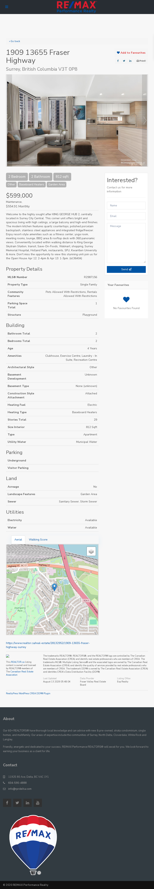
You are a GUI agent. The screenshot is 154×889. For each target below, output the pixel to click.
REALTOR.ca (17, 662)
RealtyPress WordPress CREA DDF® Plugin (28, 693)
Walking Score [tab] (38, 539)
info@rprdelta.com (19, 789)
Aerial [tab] (18, 539)
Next (145, 120)
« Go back (14, 41)
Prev (9, 120)
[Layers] (91, 551)
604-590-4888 (17, 783)
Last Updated (50, 678)
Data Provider (87, 678)
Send (125, 269)
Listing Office (123, 678)
